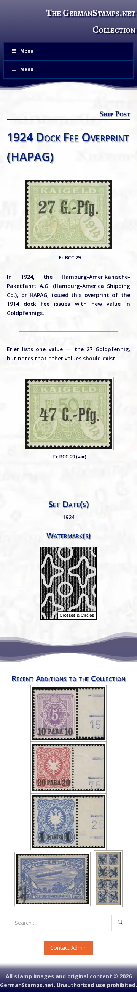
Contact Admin (68, 947)
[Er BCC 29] (68, 214)
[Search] (121, 922)
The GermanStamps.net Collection (90, 21)
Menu (26, 51)
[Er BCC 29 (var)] (69, 413)
